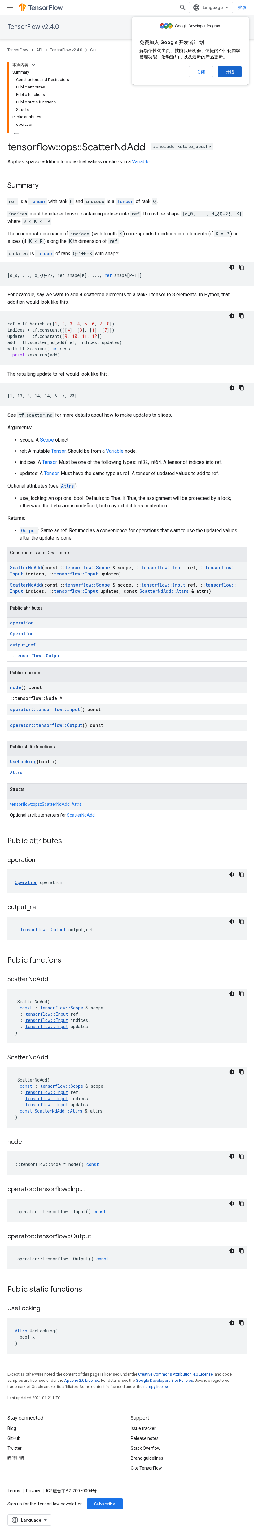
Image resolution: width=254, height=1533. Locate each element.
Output (29, 530)
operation (22, 623)
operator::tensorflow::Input (45, 709)
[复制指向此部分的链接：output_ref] (45, 907)
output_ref (23, 645)
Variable (141, 162)
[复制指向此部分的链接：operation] (41, 860)
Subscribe (105, 1504)
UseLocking (23, 761)
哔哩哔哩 (16, 1458)
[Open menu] (10, 7)
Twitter (14, 1448)
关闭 (201, 72)
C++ (93, 50)
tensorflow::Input (163, 567)
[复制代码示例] (242, 267)
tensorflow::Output (38, 656)
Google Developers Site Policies (164, 1380)
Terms (13, 1490)
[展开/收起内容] (33, 65)
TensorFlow (17, 50)
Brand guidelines (147, 1458)
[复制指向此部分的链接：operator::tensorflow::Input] (91, 1189)
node (15, 687)
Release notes (145, 1438)
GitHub (13, 1438)
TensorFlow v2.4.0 (33, 27)
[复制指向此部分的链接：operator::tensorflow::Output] (97, 1236)
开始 (230, 72)
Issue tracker (143, 1428)
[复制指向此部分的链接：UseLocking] (46, 1309)
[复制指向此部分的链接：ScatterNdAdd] (54, 979)
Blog (11, 1428)
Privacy (33, 1490)
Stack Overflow (145, 1448)
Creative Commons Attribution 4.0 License (175, 1374)
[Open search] (182, 7)
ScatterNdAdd (26, 567)
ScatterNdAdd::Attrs (164, 591)
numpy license (156, 1386)
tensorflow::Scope (87, 567)
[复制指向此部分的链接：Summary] (45, 186)
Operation (22, 634)
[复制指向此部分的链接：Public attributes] (68, 841)
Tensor (37, 201)
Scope (47, 440)
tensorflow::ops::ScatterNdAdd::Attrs (45, 804)
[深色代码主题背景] (232, 267)
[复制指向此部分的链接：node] (28, 1142)
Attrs (67, 486)
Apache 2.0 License (81, 1380)
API (39, 50)
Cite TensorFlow (146, 1468)
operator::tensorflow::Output (46, 725)
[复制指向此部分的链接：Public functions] (67, 960)
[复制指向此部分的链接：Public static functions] (88, 1290)
